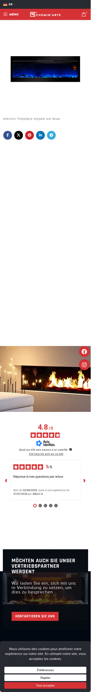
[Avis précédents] (6, 480)
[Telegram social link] (51, 135)
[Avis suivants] (85, 480)
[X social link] (18, 135)
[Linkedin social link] (40, 135)
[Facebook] (84, 351)
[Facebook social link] (7, 135)
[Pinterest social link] (29, 135)
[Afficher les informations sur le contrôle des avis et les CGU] (70, 449)
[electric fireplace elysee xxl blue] (45, 69)
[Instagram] (84, 364)
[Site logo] (45, 14)
